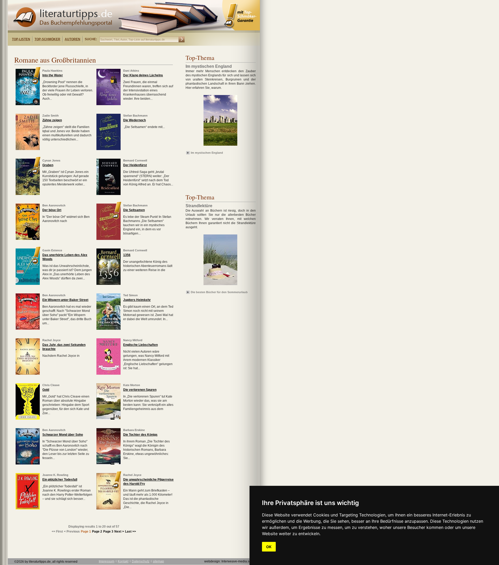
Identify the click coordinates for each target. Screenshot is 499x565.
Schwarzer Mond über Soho (62, 434)
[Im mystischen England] (220, 146)
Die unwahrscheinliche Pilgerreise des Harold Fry (148, 482)
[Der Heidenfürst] (108, 194)
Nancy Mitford (132, 340)
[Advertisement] (75, 50)
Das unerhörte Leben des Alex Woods (64, 257)
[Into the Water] (28, 104)
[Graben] (28, 194)
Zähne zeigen (52, 120)
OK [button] (269, 546)
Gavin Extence (52, 250)
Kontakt (123, 561)
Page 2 (97, 531)
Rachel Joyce (51, 340)
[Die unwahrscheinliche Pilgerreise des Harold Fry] (108, 508)
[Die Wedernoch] (108, 149)
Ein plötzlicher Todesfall (59, 479)
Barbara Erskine (134, 430)
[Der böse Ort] (28, 239)
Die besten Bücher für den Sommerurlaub (219, 292)
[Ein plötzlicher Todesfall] (28, 508)
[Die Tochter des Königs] (108, 463)
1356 (126, 255)
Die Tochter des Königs (140, 434)
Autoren (72, 39)
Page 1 (86, 531)
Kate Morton (131, 385)
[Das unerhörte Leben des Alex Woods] (28, 284)
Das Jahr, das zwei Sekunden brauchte (64, 347)
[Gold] (28, 418)
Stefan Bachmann (135, 115)
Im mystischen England (207, 152)
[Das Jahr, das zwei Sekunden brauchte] (28, 373)
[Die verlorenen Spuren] (108, 418)
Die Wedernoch (134, 120)
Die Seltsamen (134, 210)
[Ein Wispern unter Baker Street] (28, 329)
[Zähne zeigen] (28, 149)
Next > (119, 531)
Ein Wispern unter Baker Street (65, 300)
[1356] (108, 284)
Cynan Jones (51, 160)
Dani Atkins (131, 70)
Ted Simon (130, 295)
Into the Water (52, 75)
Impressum (106, 561)
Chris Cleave (51, 385)
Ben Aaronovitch (53, 205)
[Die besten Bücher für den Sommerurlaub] (220, 285)
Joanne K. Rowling (55, 474)
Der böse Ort (51, 210)
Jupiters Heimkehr (137, 300)
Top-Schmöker (47, 39)
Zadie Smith (50, 115)
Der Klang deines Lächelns (143, 75)
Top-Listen (21, 39)
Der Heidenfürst (135, 165)
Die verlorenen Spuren (139, 390)
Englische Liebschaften (140, 345)
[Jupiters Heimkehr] (108, 329)
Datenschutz (140, 561)
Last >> (130, 531)
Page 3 (108, 531)
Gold (45, 390)
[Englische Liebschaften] (108, 373)
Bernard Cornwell (135, 160)
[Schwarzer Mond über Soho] (28, 463)
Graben (47, 165)
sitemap (158, 561)
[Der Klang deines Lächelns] (108, 104)
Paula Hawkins (52, 70)
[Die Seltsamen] (108, 239)
